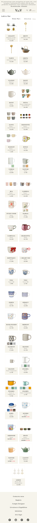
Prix (34, 19)
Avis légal (18, 515)
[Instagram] (16, 520)
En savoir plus (15, 6)
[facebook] (10, 520)
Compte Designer (18, 504)
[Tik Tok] (28, 520)
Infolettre (18, 511)
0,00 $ (33, 10)
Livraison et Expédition (18, 507)
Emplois (19, 500)
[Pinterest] (22, 520)
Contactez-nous (18, 496)
